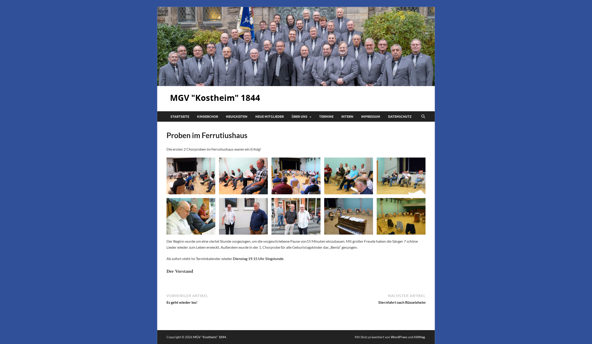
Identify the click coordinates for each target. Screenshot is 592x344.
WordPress (399, 337)
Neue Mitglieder (269, 116)
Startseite (179, 116)
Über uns (299, 116)
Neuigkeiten (236, 116)
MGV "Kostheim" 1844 (215, 97)
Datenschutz (400, 116)
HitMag (419, 337)
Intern (347, 116)
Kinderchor (207, 116)
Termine (326, 116)
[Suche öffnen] (423, 116)
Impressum (370, 116)
